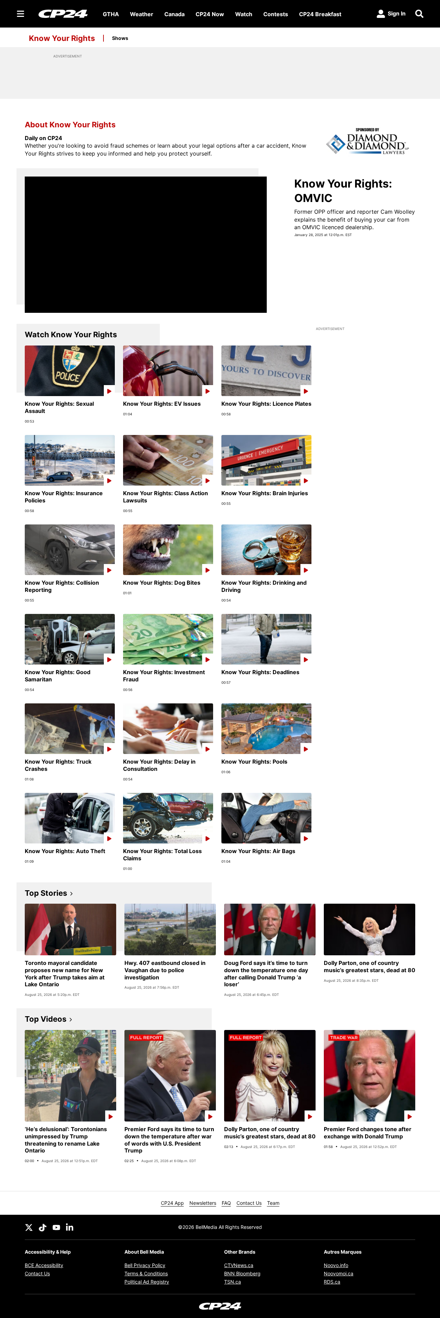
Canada (174, 14)
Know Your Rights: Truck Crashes (58, 765)
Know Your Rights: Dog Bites (161, 582)
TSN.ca (232, 1282)
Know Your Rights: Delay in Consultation (159, 765)
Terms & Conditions (146, 1273)
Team (273, 1203)
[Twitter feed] (29, 1227)
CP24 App (172, 1203)
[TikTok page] (42, 1227)
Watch (243, 14)
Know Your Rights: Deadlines (260, 672)
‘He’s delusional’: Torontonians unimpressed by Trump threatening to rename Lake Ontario (66, 1140)
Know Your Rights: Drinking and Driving (264, 586)
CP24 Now (210, 14)
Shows (120, 38)
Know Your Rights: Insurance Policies (64, 497)
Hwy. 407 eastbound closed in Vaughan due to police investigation (165, 970)
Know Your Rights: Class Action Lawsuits (165, 497)
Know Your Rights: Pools (254, 761)
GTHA (111, 14)
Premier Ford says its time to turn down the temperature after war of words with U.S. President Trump (169, 1140)
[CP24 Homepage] (63, 13)
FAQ (226, 1203)
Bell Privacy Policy (144, 1265)
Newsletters (202, 1203)
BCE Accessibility (44, 1265)
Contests (275, 14)
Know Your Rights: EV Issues (162, 403)
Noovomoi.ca (338, 1273)
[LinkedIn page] (70, 1227)
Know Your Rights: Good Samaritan (57, 676)
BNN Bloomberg (242, 1273)
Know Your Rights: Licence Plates (266, 403)
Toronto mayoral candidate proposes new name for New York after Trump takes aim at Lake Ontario (64, 973)
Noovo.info (336, 1265)
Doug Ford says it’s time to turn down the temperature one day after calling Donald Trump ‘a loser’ (266, 973)
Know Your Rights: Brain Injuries (264, 493)
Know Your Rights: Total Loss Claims (162, 855)
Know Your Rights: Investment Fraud (164, 676)
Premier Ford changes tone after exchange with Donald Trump (367, 1133)
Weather (141, 14)
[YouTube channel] (56, 1227)
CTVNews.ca (238, 1265)
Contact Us (249, 1203)
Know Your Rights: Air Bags (258, 851)
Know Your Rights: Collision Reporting (62, 586)
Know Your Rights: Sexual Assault (59, 407)
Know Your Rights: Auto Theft (65, 851)
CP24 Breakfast (320, 14)
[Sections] (21, 14)
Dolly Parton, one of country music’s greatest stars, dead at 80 (369, 966)
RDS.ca (332, 1282)
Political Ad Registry (146, 1282)
